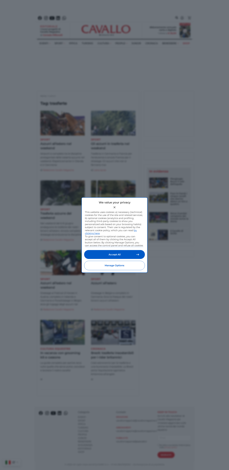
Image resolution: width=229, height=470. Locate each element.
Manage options (114, 265)
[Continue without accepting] (114, 207)
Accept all (115, 254)
